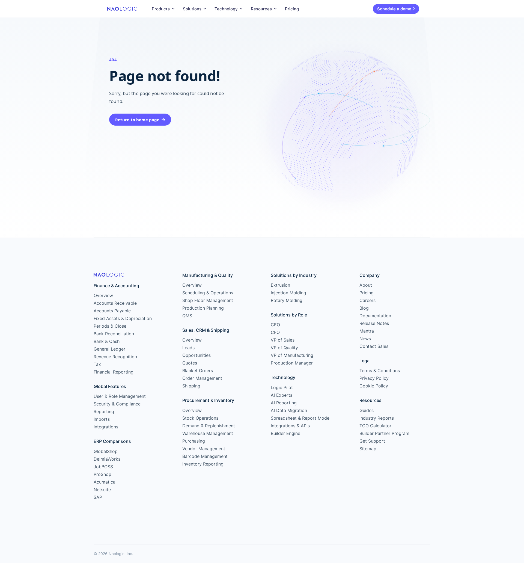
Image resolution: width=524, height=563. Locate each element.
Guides (366, 410)
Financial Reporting (113, 372)
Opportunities (196, 355)
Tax (97, 364)
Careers (367, 300)
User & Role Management (120, 396)
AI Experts (281, 395)
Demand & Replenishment (208, 425)
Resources (261, 8)
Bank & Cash (107, 341)
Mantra (366, 331)
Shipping (191, 386)
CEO (275, 324)
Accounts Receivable (115, 303)
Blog (364, 308)
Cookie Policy (373, 386)
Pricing (292, 8)
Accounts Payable (112, 310)
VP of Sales (282, 340)
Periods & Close (110, 326)
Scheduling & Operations (207, 292)
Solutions (192, 8)
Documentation (375, 315)
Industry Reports (376, 418)
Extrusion (280, 285)
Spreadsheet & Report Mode (300, 418)
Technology (226, 8)
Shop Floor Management (207, 300)
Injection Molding (288, 292)
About (365, 285)
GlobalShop (106, 451)
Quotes (189, 363)
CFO (275, 332)
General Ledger (109, 349)
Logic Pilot (282, 387)
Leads (188, 347)
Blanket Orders (197, 370)
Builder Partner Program (384, 433)
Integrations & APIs (290, 425)
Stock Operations (200, 418)
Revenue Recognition (115, 356)
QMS (187, 315)
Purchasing (193, 441)
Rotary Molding (286, 300)
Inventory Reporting (203, 464)
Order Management (202, 378)
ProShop (102, 474)
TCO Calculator (375, 425)
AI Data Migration (289, 410)
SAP (98, 497)
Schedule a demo (394, 8)
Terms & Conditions (379, 370)
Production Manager (292, 363)
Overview (103, 295)
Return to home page (137, 119)
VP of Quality (284, 347)
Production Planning (203, 308)
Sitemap (367, 448)
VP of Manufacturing (292, 355)
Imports (102, 419)
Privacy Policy (374, 378)
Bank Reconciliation (114, 333)
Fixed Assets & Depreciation (123, 318)
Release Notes (374, 323)
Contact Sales (373, 346)
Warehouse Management (207, 433)
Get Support (372, 441)
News (365, 338)
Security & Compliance (117, 404)
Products (161, 8)
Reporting (104, 411)
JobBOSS (103, 466)
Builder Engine (285, 433)
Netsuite (102, 489)
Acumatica (104, 482)
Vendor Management (203, 448)
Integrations (106, 426)
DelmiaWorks (107, 459)
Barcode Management (205, 456)
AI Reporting (284, 402)
